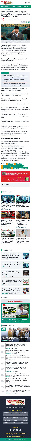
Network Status (9, 433)
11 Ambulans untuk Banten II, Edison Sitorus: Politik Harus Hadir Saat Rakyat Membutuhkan (18, 386)
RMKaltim (24, 420)
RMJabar (6, 415)
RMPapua (15, 422)
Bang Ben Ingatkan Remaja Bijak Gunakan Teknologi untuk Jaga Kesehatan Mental (17, 363)
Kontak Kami (22, 433)
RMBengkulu (7, 420)
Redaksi (16, 433)
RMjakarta (24, 412)
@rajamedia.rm (5, 297)
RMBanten (15, 412)
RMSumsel (24, 415)
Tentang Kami (15, 434)
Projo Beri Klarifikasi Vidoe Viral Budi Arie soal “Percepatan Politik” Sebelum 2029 (18, 391)
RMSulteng (15, 417)
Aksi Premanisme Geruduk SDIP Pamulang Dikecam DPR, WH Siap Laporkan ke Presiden (17, 374)
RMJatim (15, 415)
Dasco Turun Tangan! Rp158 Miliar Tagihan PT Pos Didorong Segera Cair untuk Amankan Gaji (18, 357)
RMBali (15, 420)
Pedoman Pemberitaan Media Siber (15, 436)
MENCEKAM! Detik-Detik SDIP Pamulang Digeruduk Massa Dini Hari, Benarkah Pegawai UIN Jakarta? (16, 346)
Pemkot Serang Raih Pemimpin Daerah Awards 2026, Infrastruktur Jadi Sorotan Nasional (16, 369)
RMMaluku (6, 422)
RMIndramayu (24, 422)
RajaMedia (7, 412)
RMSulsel (24, 417)
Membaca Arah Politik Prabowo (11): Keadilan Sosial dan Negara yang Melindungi (17, 351)
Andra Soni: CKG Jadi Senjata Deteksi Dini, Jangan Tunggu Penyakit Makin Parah (15, 338)
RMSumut (6, 417)
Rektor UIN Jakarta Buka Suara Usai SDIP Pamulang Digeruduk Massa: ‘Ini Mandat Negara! (16, 380)
